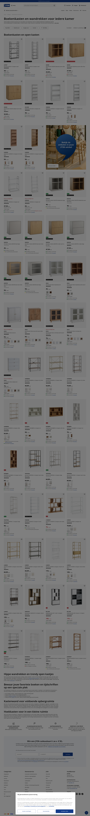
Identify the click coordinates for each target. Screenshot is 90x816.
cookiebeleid (51, 806)
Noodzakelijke (46, 811)
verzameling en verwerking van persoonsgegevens (34, 806)
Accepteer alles (64, 811)
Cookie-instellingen (26, 811)
